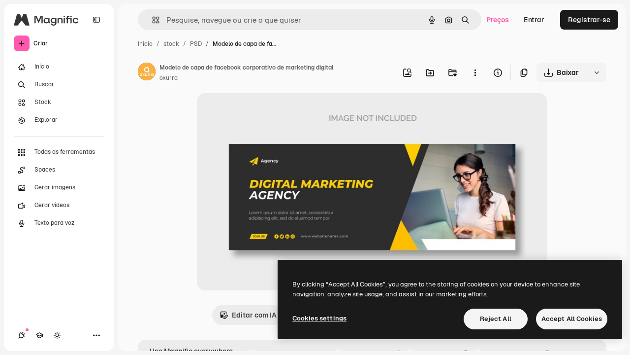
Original (260, 112)
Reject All (495, 319)
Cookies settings (319, 318)
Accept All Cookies (571, 319)
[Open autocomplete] (151, 20)
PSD (196, 44)
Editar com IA (254, 315)
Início (145, 44)
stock (171, 44)
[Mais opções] (475, 72)
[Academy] (39, 335)
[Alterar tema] (57, 335)
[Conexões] (22, 335)
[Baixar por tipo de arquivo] (596, 72)
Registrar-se (589, 19)
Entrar (534, 19)
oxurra (168, 78)
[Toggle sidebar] (96, 20)
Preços (497, 19)
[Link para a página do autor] (147, 73)
